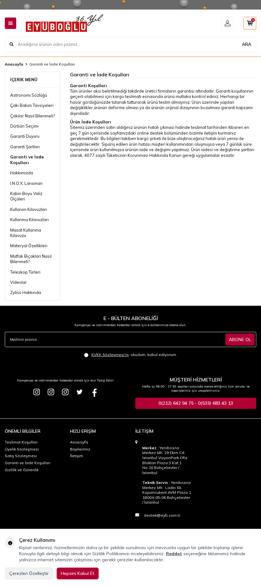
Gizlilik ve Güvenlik (22, 469)
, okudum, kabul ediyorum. (134, 354)
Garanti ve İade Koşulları (27, 159)
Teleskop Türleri (25, 272)
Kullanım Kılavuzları (28, 209)
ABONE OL (240, 339)
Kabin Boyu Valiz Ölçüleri (26, 196)
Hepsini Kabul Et (78, 573)
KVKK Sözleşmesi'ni (110, 354)
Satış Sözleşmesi (21, 455)
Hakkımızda (21, 172)
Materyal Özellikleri (28, 245)
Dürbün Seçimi (24, 126)
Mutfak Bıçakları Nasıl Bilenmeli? (31, 259)
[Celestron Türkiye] (65, 392)
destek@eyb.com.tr (162, 515)
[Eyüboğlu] (36, 392)
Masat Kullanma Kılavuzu (25, 232)
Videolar (18, 282)
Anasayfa (14, 64)
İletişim (76, 455)
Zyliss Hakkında (25, 292)
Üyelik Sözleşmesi (22, 449)
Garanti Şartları (25, 146)
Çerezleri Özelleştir (29, 573)
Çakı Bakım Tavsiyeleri (31, 105)
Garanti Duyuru (24, 136)
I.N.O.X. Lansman (26, 183)
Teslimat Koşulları (21, 442)
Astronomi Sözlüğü (28, 95)
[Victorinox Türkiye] (51, 392)
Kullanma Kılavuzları (29, 219)
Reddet (174, 553)
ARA (246, 44)
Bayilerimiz (80, 449)
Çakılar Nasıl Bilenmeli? (32, 115)
